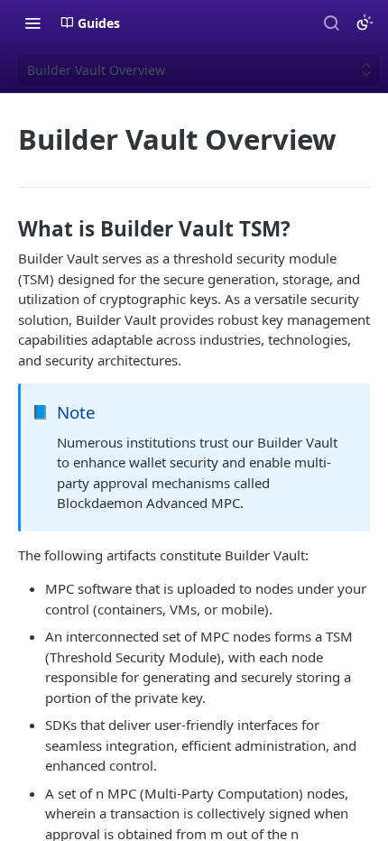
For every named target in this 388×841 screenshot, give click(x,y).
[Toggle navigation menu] (32, 22)
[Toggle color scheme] (364, 22)
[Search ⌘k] (331, 22)
